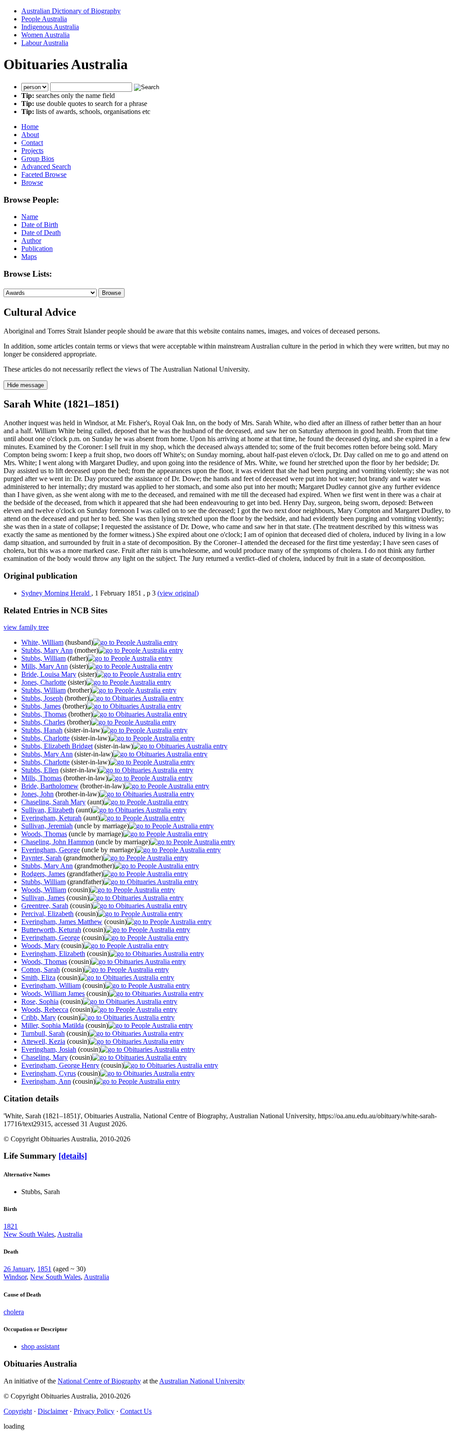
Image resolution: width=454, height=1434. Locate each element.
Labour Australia (44, 43)
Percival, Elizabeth (47, 913)
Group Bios (37, 158)
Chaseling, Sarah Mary (53, 802)
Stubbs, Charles (43, 722)
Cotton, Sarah (40, 969)
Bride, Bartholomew (49, 786)
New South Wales (29, 1234)
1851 (44, 1269)
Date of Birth (39, 224)
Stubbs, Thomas (44, 714)
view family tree (26, 627)
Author (31, 240)
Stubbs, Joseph (42, 698)
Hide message (25, 385)
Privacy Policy (94, 1411)
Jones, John (37, 794)
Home (30, 126)
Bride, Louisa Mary (48, 674)
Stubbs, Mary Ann (47, 650)
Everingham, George (50, 850)
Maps (29, 256)
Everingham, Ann (46, 1081)
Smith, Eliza (38, 977)
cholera (14, 1312)
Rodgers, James (43, 874)
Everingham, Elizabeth (53, 953)
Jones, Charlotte (43, 682)
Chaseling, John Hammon (57, 842)
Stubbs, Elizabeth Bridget (57, 746)
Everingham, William (51, 985)
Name (29, 216)
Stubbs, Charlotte (45, 738)
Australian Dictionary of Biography (71, 11)
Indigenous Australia (50, 27)
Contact (32, 142)
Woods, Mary (40, 945)
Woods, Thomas (44, 834)
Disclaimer (53, 1411)
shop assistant (40, 1346)
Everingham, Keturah (51, 818)
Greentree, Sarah (44, 905)
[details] (73, 1155)
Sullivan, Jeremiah (47, 826)
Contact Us (136, 1411)
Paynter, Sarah (41, 858)
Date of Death (41, 232)
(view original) (178, 593)
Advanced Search (46, 166)
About (30, 134)
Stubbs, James (41, 706)
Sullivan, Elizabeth (47, 810)
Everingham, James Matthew (61, 921)
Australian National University (202, 1381)
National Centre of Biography (99, 1381)
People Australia (44, 19)
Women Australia (45, 35)
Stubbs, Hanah (42, 730)
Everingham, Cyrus (48, 1073)
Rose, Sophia (40, 1001)
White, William (42, 642)
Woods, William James (53, 993)
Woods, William (43, 889)
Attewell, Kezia (43, 1041)
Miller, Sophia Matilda (52, 1025)
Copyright (18, 1411)
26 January (19, 1269)
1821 (11, 1226)
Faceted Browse (44, 174)
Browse (32, 182)
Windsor (15, 1277)
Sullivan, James (43, 897)
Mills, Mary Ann (44, 666)
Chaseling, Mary (44, 1057)
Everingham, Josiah (48, 1049)
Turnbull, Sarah (43, 1033)
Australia (69, 1234)
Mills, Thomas (41, 778)
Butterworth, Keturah (51, 929)
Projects (32, 150)
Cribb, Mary (38, 1017)
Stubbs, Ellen (40, 770)
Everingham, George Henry (60, 1065)
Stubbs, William (43, 658)
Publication (37, 248)
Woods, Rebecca (44, 1009)
